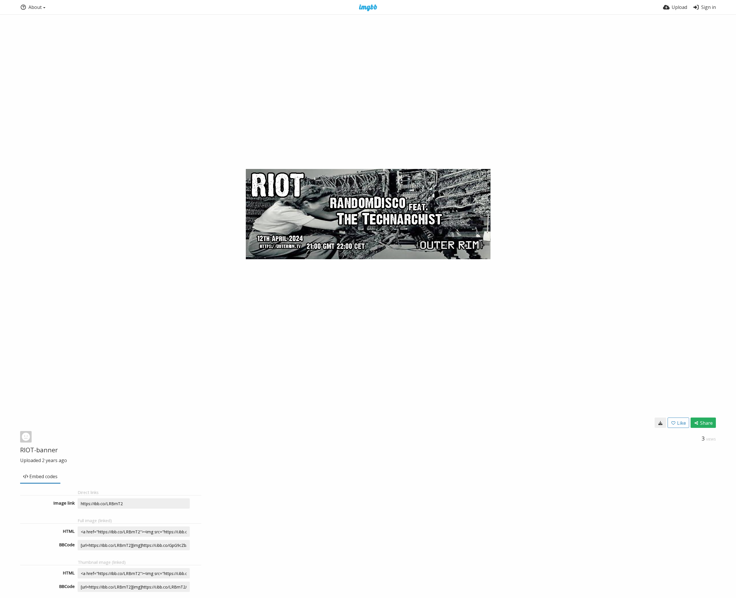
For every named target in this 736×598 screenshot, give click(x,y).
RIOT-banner (39, 449)
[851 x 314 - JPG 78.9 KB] (660, 423)
